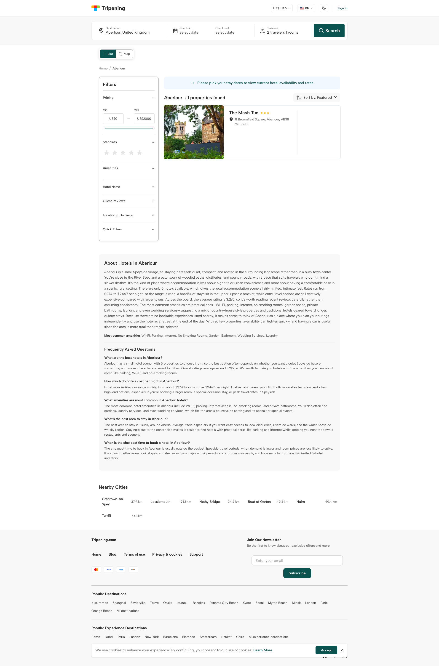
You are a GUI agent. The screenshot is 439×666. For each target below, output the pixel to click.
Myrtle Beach (277, 603)
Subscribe (297, 573)
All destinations (128, 611)
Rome (95, 637)
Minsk (296, 603)
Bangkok (199, 603)
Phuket (226, 637)
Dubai (109, 637)
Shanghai (119, 603)
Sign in (342, 8)
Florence (188, 637)
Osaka (167, 603)
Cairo (240, 637)
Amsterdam (208, 637)
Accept (326, 650)
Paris (324, 603)
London (310, 603)
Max (136, 110)
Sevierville (138, 603)
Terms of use (134, 554)
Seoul (260, 603)
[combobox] (314, 97)
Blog (112, 554)
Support (196, 554)
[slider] (103, 128)
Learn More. (263, 650)
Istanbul (182, 603)
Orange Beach (101, 611)
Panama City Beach (224, 603)
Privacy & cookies (167, 554)
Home (103, 68)
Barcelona (170, 637)
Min (105, 110)
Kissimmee (99, 603)
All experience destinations (269, 637)
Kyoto (247, 603)
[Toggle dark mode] (324, 8)
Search (332, 30)
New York (152, 637)
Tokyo (154, 603)
